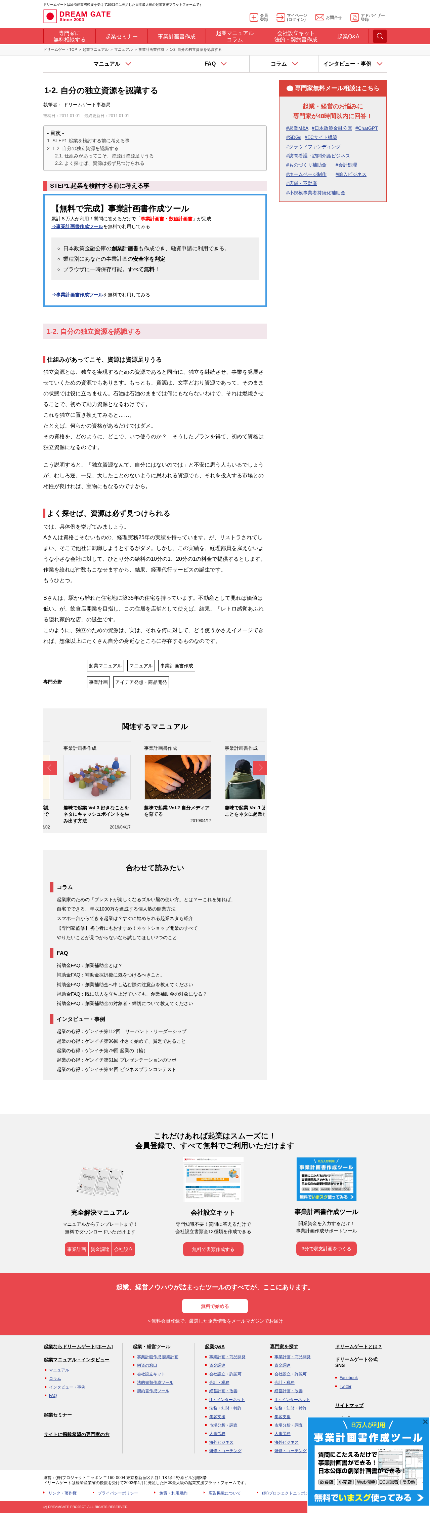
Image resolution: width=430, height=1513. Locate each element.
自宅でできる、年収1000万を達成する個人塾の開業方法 (116, 909)
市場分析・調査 (223, 1425)
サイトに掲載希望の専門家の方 (77, 1434)
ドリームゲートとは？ (358, 1346)
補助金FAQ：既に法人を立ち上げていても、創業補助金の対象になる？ (132, 994)
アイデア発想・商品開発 (141, 682)
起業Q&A (215, 1346)
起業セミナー (58, 1414)
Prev (50, 768)
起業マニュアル (96, 49)
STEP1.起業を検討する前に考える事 (91, 140)
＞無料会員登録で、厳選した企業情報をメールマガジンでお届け (215, 1321)
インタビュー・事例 (67, 1387)
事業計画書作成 (151, 49)
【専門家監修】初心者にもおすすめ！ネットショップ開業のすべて (127, 928)
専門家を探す (284, 1346)
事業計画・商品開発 (227, 1357)
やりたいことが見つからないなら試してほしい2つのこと (117, 937)
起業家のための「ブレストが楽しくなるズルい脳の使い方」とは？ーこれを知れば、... (148, 899)
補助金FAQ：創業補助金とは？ (90, 965)
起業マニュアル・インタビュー (77, 1359)
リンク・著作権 (62, 1493)
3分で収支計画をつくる (326, 1248)
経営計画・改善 (223, 1391)
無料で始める (215, 1306)
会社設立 (123, 1249)
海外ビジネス (221, 1442)
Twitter (345, 1386)
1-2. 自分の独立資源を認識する (85, 148)
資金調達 (100, 1249)
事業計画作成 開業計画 (157, 1357)
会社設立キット (151, 1374)
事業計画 (98, 682)
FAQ (53, 1395)
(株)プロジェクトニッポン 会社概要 (294, 1493)
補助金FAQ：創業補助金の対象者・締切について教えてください (125, 1003)
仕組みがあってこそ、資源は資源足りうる (109, 155)
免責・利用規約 (173, 1493)
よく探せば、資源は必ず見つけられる (104, 163)
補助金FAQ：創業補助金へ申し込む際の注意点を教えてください (125, 984)
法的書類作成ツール (155, 1382)
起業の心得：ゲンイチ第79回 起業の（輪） (102, 1050)
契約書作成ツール (153, 1391)
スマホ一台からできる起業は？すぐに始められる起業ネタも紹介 (125, 918)
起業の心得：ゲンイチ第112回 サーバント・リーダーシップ (121, 1031)
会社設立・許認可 (225, 1374)
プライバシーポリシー (118, 1493)
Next (260, 768)
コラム (55, 1378)
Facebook (349, 1377)
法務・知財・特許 (225, 1408)
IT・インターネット (227, 1399)
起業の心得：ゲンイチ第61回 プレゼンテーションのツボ (116, 1060)
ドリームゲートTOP (60, 49)
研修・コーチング (225, 1450)
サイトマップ (349, 1405)
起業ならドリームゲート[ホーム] (78, 1346)
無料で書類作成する (213, 1249)
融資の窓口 (147, 1365)
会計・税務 (219, 1382)
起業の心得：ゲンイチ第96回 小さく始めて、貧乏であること (121, 1041)
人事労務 (217, 1433)
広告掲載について (225, 1493)
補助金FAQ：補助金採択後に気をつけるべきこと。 (111, 974)
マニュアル (123, 49)
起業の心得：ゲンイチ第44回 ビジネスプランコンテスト (116, 1069)
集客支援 (217, 1416)
